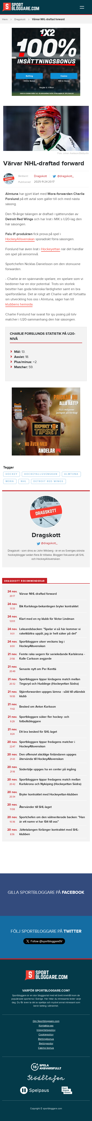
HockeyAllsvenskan (20, 239)
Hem (5, 19)
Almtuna (71, 474)
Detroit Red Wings (48, 481)
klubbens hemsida (19, 304)
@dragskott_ (65, 176)
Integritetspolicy (46, 1030)
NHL (24, 481)
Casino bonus (46, 1047)
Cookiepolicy (46, 1034)
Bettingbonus (46, 1038)
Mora (10, 481)
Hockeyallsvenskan (41, 474)
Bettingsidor (46, 1043)
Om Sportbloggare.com (46, 1021)
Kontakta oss (46, 1025)
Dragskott (19, 19)
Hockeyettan (50, 249)
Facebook (73, 892)
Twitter (73, 931)
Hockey (12, 474)
